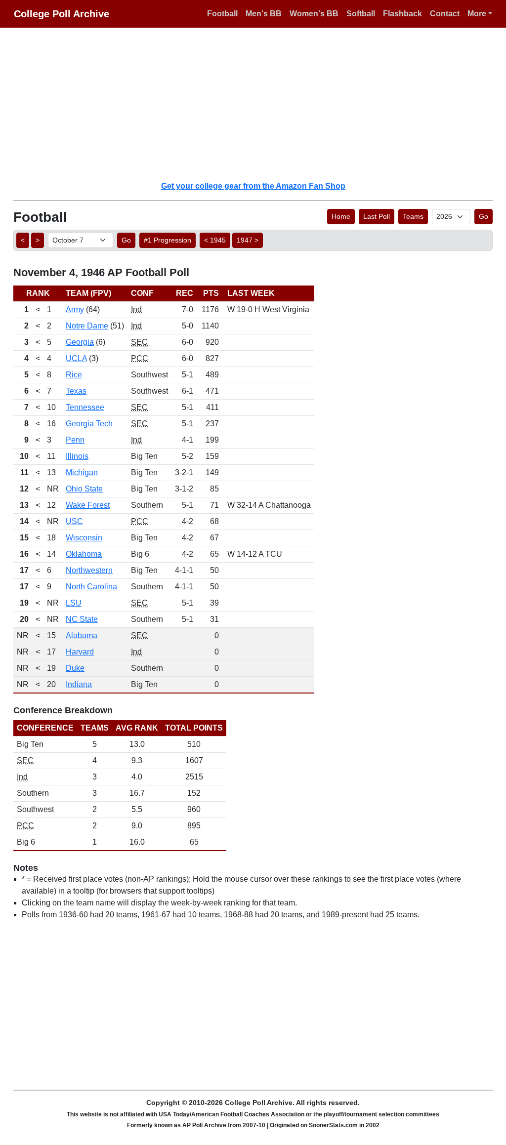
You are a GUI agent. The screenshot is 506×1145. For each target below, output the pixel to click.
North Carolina (91, 586)
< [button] (23, 240)
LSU (74, 603)
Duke (75, 668)
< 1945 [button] (215, 240)
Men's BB (264, 13)
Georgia (80, 342)
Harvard (80, 652)
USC (74, 521)
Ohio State (84, 489)
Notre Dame (87, 326)
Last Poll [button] (376, 216)
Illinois (77, 456)
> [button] (38, 240)
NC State (82, 619)
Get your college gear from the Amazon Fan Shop (253, 186)
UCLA (76, 358)
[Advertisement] (259, 104)
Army (75, 309)
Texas (76, 391)
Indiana (79, 684)
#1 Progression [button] (167, 240)
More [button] (476, 13)
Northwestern (89, 570)
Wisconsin (84, 537)
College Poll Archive (61, 13)
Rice (74, 374)
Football (222, 13)
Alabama (81, 635)
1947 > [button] (247, 240)
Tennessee (85, 407)
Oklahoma (84, 554)
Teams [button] (413, 216)
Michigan (82, 472)
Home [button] (341, 216)
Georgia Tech (89, 423)
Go (483, 216)
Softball (360, 13)
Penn (75, 440)
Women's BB (314, 13)
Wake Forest (88, 505)
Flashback (402, 13)
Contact (445, 13)
